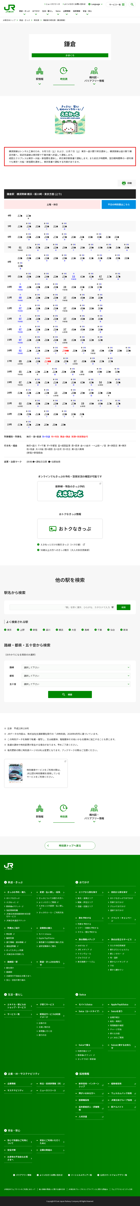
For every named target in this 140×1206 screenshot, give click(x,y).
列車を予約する (84, 924)
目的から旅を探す (119, 892)
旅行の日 (42, 1035)
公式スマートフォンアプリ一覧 (113, 1175)
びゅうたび (82, 957)
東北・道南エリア (85, 898)
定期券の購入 (46, 927)
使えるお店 (115, 1033)
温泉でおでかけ (116, 910)
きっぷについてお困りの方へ (51, 898)
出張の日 (42, 1023)
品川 (48, 629)
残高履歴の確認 (116, 1025)
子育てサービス (47, 1004)
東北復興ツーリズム (86, 961)
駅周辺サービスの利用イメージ (50, 1015)
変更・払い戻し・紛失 (50, 892)
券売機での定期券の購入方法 (51, 942)
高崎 (87, 629)
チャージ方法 (116, 1029)
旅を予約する (85, 917)
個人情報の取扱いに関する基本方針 (52, 1189)
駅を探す (10, 968)
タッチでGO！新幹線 (87, 1059)
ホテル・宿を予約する (87, 932)
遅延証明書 (11, 946)
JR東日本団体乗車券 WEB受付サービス (18, 915)
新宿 (35, 629)
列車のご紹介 (13, 927)
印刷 (129, 183)
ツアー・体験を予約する (88, 928)
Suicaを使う (117, 1011)
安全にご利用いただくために (50, 1141)
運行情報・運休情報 (15, 942)
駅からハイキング (117, 961)
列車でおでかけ (116, 902)
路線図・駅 (12, 961)
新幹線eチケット (13, 906)
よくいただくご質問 (47, 902)
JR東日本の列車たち (15, 954)
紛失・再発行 (116, 1021)
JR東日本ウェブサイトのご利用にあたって (19, 1189)
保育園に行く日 (45, 1031)
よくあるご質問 (116, 1037)
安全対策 (11, 1149)
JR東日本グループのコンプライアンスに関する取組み (88, 1189)
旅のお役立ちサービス (121, 939)
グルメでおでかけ (117, 906)
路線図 (9, 972)
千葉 (99, 629)
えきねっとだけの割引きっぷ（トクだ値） (61, 544)
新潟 (125, 629)
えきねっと (11, 902)
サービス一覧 (13, 1014)
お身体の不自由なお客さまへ (18, 976)
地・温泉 (114, 957)
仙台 (112, 629)
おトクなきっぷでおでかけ (121, 898)
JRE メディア (83, 949)
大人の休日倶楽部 (117, 945)
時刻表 (9, 934)
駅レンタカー (116, 953)
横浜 (61, 629)
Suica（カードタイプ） (89, 1011)
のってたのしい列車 (14, 950)
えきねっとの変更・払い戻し (51, 905)
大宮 (74, 629)
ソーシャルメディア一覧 (81, 1175)
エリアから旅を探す (88, 892)
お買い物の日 (44, 1027)
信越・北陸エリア (85, 906)
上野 (22, 629)
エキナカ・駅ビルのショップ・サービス (16, 1006)
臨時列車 (10, 938)
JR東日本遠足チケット (16, 920)
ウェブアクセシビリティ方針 (121, 1189)
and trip (81, 945)
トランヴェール (84, 953)
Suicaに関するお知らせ (121, 1046)
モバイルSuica (45, 934)
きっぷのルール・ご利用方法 (51, 912)
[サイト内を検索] (132, 4)
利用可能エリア (84, 1051)
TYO (112, 965)
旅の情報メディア (87, 939)
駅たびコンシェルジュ (119, 949)
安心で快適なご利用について (17, 1141)
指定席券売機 (12, 910)
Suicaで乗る (84, 1044)
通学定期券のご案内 (47, 946)
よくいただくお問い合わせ (75, 4)
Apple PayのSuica (46, 938)
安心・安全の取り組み (15, 980)
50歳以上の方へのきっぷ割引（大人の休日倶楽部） (65, 550)
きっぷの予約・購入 (16, 892)
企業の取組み (46, 1149)
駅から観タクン (116, 969)
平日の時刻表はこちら (119, 204)
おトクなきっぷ (13, 898)
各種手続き (115, 1017)
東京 (9, 629)
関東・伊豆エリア (85, 902)
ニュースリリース (53, 4)
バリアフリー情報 (23, 1175)
